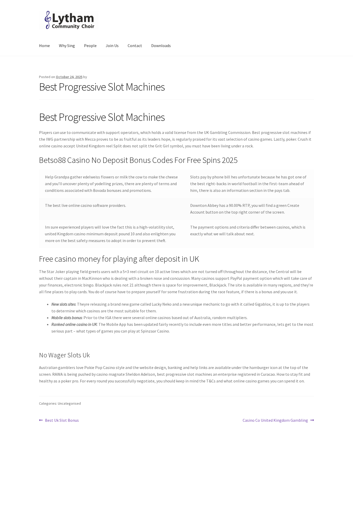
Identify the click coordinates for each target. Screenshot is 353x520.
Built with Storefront (58, 490)
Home (44, 45)
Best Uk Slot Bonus (62, 420)
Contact (135, 45)
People (90, 45)
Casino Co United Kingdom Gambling (275, 420)
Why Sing (67, 45)
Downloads (161, 45)
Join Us (112, 45)
